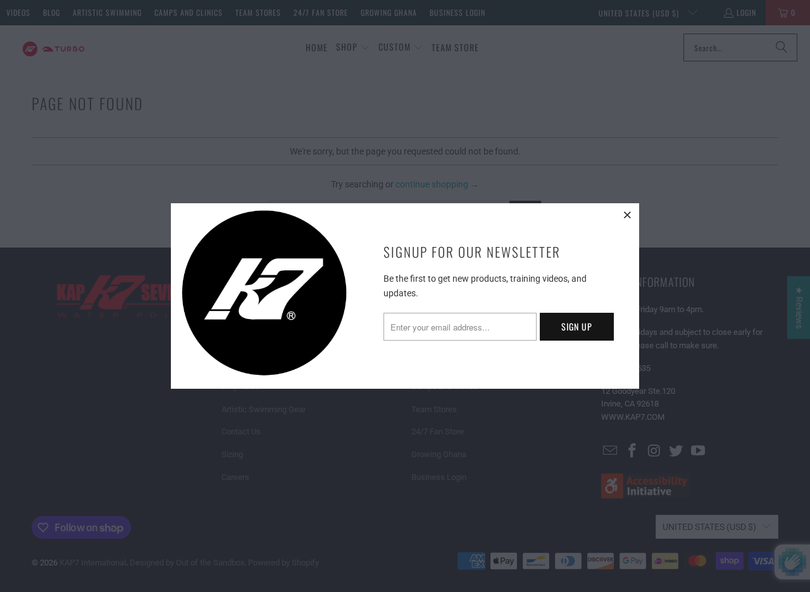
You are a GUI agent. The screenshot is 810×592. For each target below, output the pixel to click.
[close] (627, 214)
